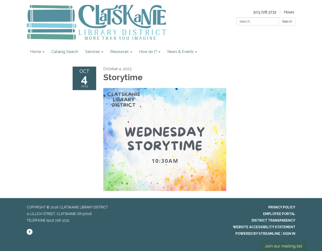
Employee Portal (279, 214)
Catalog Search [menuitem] (64, 51)
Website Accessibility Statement (264, 227)
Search (287, 21)
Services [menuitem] (92, 51)
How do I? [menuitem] (148, 51)
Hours (289, 12)
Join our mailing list (283, 245)
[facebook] (30, 233)
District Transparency (273, 220)
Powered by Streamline (257, 233)
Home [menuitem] (35, 51)
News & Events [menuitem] (180, 51)
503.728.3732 (265, 12)
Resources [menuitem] (119, 51)
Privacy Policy (281, 207)
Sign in (289, 233)
